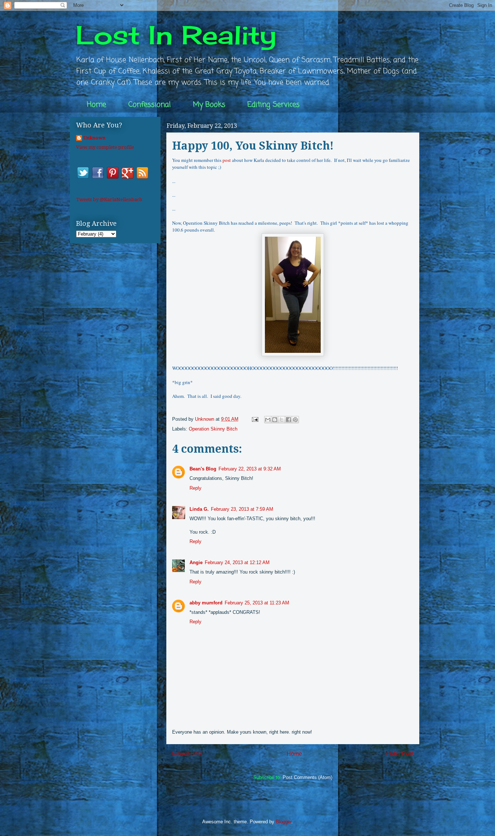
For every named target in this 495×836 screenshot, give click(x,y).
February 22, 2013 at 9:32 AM (250, 469)
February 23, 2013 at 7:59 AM (242, 509)
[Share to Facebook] (288, 419)
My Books (209, 104)
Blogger (283, 821)
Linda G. (199, 509)
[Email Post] (254, 419)
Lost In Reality (176, 34)
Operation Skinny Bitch (213, 429)
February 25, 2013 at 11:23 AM (257, 602)
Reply (195, 488)
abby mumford (206, 602)
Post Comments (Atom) (307, 777)
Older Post (399, 754)
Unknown (94, 137)
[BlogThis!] (274, 419)
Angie (196, 562)
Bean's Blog (203, 469)
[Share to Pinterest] (295, 419)
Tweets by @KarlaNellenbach (109, 199)
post (226, 160)
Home (96, 104)
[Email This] (267, 419)
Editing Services (274, 104)
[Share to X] (281, 419)
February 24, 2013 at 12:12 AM (237, 562)
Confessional (149, 104)
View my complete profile (105, 147)
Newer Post (187, 754)
